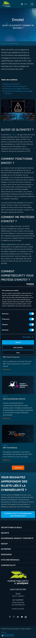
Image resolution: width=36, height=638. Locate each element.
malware (14, 135)
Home (3, 43)
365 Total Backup (10, 447)
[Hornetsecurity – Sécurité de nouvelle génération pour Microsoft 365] (6, 4)
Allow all (18, 342)
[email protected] (18, 602)
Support (3, 632)
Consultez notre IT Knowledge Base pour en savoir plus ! (18, 514)
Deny (18, 352)
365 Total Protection (11, 357)
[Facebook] (10, 617)
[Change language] (24, 4)
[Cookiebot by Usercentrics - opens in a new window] (26, 284)
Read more (6, 369)
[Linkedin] (18, 617)
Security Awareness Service (14, 399)
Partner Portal (8, 635)
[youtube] (22, 617)
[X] (14, 617)
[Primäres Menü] (32, 4)
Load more (18, 468)
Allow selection (18, 347)
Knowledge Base (13, 43)
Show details (27, 337)
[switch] (31, 319)
